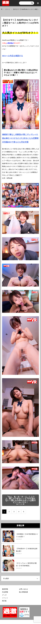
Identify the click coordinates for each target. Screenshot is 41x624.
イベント (5, 598)
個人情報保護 (23, 592)
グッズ (4, 595)
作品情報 (5, 592)
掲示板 (4, 601)
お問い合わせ (23, 589)
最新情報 (5, 589)
